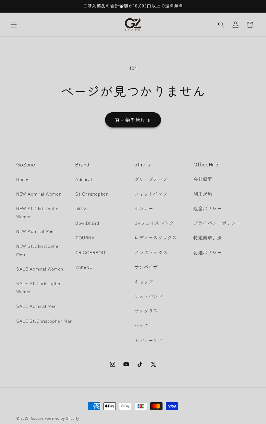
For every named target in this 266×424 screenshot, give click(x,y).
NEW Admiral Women (38, 193)
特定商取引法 (207, 237)
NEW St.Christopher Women (38, 212)
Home (22, 179)
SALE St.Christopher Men (44, 321)
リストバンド (148, 296)
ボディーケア (148, 340)
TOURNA (85, 237)
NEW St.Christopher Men (38, 250)
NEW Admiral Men (35, 231)
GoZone (37, 418)
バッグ (141, 325)
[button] (13, 25)
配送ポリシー (207, 252)
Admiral (83, 179)
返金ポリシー (207, 208)
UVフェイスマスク (154, 223)
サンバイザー (148, 267)
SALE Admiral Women (39, 268)
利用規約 (202, 193)
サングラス (146, 311)
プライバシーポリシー (217, 223)
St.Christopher (91, 193)
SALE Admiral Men (36, 306)
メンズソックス (150, 252)
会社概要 (202, 179)
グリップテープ (150, 179)
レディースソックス (155, 237)
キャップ (143, 281)
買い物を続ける (133, 119)
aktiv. (81, 208)
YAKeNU (84, 267)
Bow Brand (87, 223)
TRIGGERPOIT (90, 252)
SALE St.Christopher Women (39, 287)
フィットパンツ (150, 193)
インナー (143, 208)
